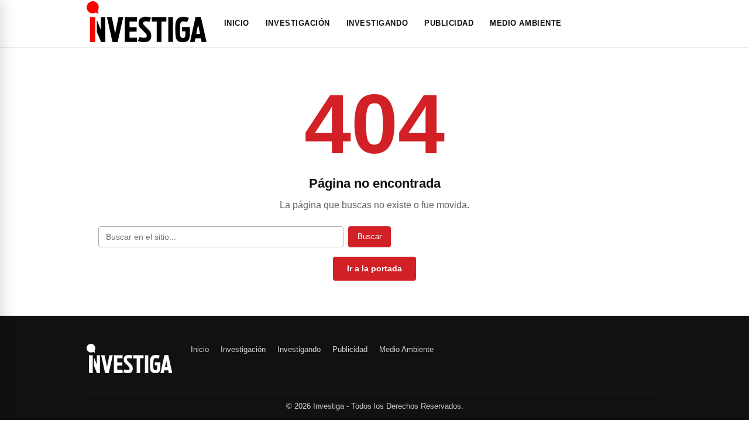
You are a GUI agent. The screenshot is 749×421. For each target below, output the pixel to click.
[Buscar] (658, 23)
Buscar (370, 236)
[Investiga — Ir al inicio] (147, 21)
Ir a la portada (374, 268)
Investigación (298, 23)
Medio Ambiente (525, 23)
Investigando (377, 23)
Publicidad (448, 23)
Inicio (236, 23)
